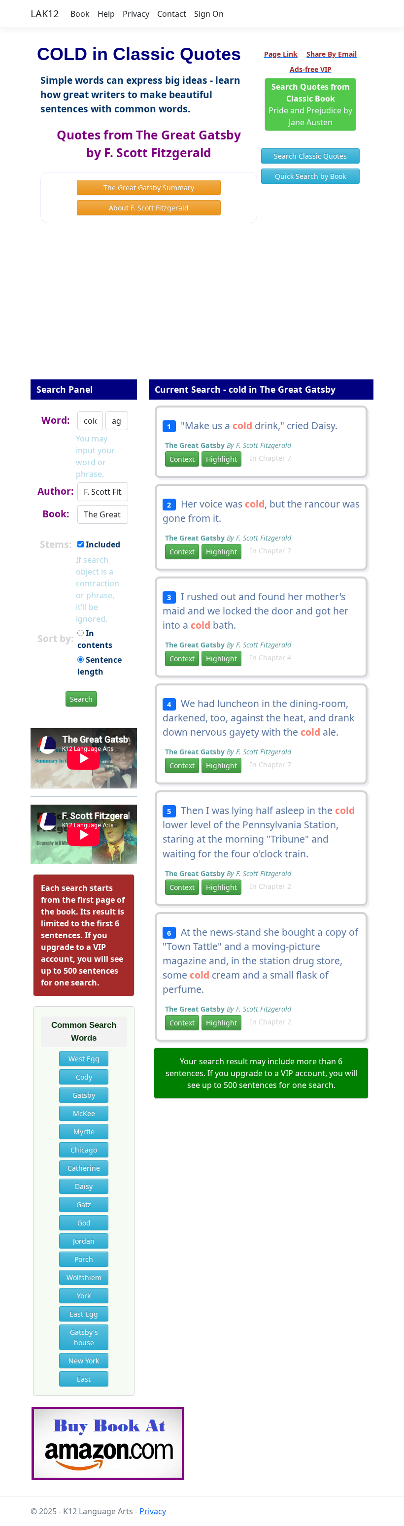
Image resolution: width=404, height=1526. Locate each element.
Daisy (84, 1186)
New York (83, 1360)
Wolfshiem (84, 1277)
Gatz (83, 1204)
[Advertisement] (202, 308)
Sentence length (99, 665)
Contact (171, 13)
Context (182, 459)
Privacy (136, 13)
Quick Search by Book (310, 176)
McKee (84, 1113)
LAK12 (45, 13)
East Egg (83, 1314)
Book (80, 13)
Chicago (83, 1149)
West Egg (84, 1058)
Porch (83, 1259)
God (84, 1222)
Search (81, 699)
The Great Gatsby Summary (148, 187)
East (84, 1379)
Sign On (209, 13)
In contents (94, 639)
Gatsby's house (84, 1337)
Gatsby (83, 1095)
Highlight (221, 459)
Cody (84, 1077)
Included (102, 544)
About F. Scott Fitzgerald (149, 207)
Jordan (84, 1241)
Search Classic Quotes (310, 156)
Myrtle (84, 1131)
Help (106, 13)
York (84, 1295)
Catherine (83, 1168)
